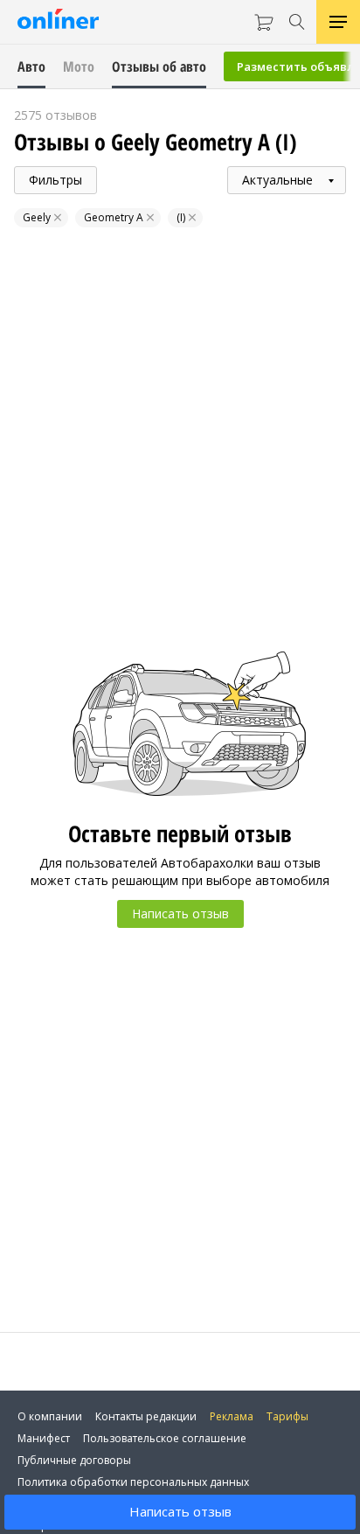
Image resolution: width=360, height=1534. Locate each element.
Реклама (231, 1416)
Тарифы (287, 1416)
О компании (49, 1416)
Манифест (43, 1438)
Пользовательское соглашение (164, 1438)
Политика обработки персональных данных (133, 1482)
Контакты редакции (146, 1416)
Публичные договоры (74, 1460)
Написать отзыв (180, 1511)
